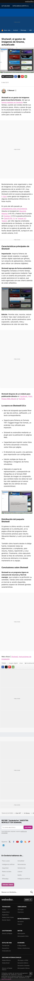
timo (3, 875)
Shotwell (14, 657)
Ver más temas (8, 884)
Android (15, 30)
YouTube (21, 399)
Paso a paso (6, 861)
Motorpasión (21, 933)
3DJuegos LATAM (23, 960)
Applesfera (5, 914)
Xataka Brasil (5, 963)
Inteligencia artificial (8, 864)
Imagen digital (13, 663)
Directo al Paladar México (7, 968)
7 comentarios (8, 76)
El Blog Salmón (22, 945)
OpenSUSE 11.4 (10, 218)
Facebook (15, 76)
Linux (21, 663)
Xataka (4, 909)
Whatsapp (23, 30)
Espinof (20, 924)
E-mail (25, 76)
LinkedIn (3, 845)
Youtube (17, 841)
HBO (30, 30)
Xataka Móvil (5, 912)
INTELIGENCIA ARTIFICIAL (21, 6)
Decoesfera (5, 948)
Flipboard (22, 76)
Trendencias (5, 945)
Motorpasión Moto (23, 936)
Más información (6, 979)
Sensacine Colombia (23, 965)
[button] (12, 90)
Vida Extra (21, 912)
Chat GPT (18, 813)
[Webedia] (29, 1)
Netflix (20, 875)
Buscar (31, 892)
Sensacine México (23, 963)
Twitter (19, 76)
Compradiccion (6, 951)
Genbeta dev (22, 868)
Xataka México (6, 960)
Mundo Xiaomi (6, 920)
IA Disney (27, 813)
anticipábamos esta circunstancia (14, 209)
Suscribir (28, 827)
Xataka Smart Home (8, 917)
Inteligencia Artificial (24, 878)
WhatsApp (5, 878)
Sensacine (21, 921)
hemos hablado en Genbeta (12, 102)
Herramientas (22, 864)
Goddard (7, 216)
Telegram (21, 841)
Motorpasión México (24, 968)
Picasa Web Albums (9, 399)
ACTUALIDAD (6, 6)
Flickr (30, 396)
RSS (25, 841)
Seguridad (5, 868)
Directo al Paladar (7, 933)
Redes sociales (6, 871)
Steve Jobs (7, 30)
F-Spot (4, 196)
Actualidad (21, 861)
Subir (27, 899)
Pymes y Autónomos (24, 948)
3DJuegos (21, 909)
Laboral (20, 871)
